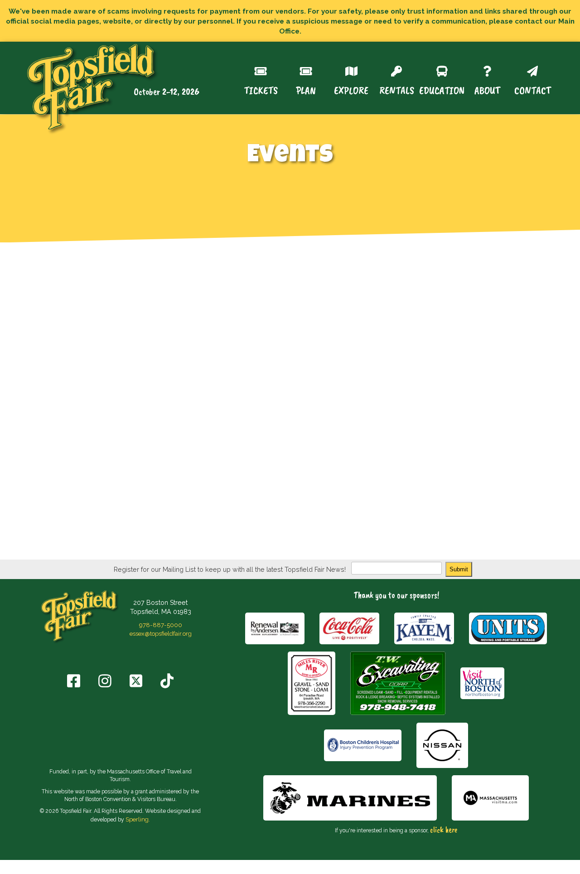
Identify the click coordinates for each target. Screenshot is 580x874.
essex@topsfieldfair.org (161, 633)
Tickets (261, 89)
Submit (459, 569)
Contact (532, 89)
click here (443, 830)
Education (441, 89)
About (487, 89)
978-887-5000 (160, 624)
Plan (306, 89)
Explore (351, 89)
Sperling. (138, 819)
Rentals (396, 89)
